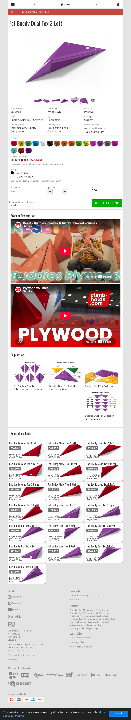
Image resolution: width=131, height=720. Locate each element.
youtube (16, 609)
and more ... (13, 659)
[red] (14, 143)
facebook (16, 603)
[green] (28, 143)
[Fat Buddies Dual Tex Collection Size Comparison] (29, 373)
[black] (50, 143)
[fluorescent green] (78, 143)
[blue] (35, 143)
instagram (16, 596)
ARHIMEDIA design (83, 646)
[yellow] (21, 143)
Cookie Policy (76, 633)
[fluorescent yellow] (85, 143)
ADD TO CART (104, 203)
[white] (42, 143)
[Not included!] (12, 172)
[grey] (107, 143)
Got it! (118, 713)
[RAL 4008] (28, 150)
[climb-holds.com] (12, 12)
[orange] (64, 143)
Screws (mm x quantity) (50, 181)
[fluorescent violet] (100, 143)
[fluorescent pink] (93, 143)
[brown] (57, 143)
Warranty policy (77, 642)
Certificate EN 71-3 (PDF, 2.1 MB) (84, 595)
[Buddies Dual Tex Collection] (101, 373)
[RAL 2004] (21, 150)
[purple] (114, 143)
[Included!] (12, 176)
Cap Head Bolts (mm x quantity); (25, 181)
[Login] (118, 4)
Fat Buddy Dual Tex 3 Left (35, 11)
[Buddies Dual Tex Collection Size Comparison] (65, 373)
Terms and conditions (80, 637)
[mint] (14, 150)
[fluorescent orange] (71, 143)
